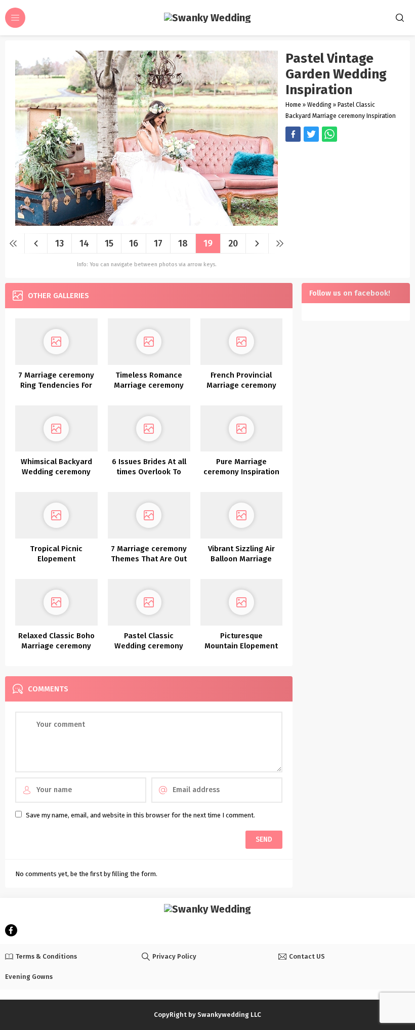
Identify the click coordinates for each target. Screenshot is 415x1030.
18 (183, 243)
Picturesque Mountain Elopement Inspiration (241, 646)
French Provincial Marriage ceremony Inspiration (241, 385)
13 (59, 243)
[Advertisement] (342, 200)
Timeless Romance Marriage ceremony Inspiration (149, 385)
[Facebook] (11, 930)
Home (293, 104)
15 (109, 243)
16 (133, 243)
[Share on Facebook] (293, 134)
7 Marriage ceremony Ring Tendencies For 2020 (56, 385)
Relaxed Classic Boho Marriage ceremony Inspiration (56, 646)
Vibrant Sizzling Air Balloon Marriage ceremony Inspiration (241, 558)
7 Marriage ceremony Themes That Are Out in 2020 (149, 558)
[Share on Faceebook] (311, 134)
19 (208, 243)
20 (233, 243)
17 (158, 243)
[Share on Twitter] (329, 134)
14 (84, 243)
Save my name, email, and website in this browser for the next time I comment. (140, 815)
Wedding (319, 104)
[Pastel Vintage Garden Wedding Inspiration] (146, 222)
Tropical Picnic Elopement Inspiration (56, 558)
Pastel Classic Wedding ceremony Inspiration (148, 646)
